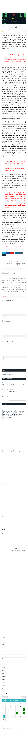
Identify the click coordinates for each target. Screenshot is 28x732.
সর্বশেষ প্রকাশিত (9, 378)
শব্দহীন (3, 337)
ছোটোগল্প (19, 246)
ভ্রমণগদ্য (3, 679)
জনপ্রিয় (4, 378)
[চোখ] (14, 349)
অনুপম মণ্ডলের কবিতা (12, 391)
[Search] (25, 5)
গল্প (25, 31)
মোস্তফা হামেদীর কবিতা (12, 398)
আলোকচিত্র (4, 650)
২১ (17, 713)
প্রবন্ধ (3, 670)
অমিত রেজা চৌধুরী (6, 31)
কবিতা (3, 656)
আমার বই (3, 644)
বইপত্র (3, 673)
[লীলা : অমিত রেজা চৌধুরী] (14, 19)
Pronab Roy (22, 728)
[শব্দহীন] (14, 328)
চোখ (3, 358)
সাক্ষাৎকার (3, 685)
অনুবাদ (3, 641)
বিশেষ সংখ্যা (4, 676)
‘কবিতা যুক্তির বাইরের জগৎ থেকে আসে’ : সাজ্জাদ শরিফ (16, 384)
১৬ (24, 709)
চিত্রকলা (3, 667)
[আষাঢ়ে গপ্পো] (14, 308)
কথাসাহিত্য (3, 653)
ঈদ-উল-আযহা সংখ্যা (13, 246)
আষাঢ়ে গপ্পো (4, 317)
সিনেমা (3, 688)
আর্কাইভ (3, 647)
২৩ (24, 713)
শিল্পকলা (3, 682)
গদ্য (2, 661)
